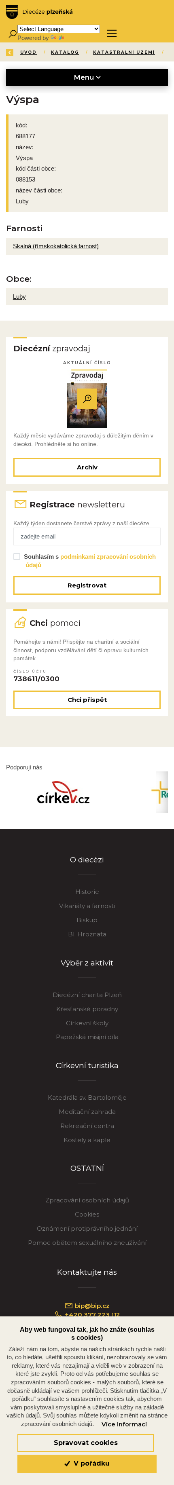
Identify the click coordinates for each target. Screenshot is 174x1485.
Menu (85, 77)
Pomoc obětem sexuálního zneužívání (87, 1242)
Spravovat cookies (86, 1443)
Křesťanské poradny (87, 1009)
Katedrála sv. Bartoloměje (87, 1097)
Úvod (28, 52)
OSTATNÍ (87, 1168)
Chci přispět (87, 699)
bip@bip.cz (91, 1306)
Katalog (65, 52)
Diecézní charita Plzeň (87, 995)
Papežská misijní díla (87, 1037)
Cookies (87, 1214)
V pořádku (91, 1463)
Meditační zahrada (87, 1111)
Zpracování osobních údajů (87, 1200)
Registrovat (87, 585)
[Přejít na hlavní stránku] (39, 12)
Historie (87, 892)
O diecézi (87, 859)
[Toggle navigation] (112, 33)
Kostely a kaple (87, 1140)
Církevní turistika (87, 1065)
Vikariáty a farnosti (87, 906)
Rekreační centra (87, 1126)
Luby (19, 296)
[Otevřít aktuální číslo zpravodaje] (87, 399)
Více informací (124, 1424)
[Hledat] (12, 33)
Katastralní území (124, 52)
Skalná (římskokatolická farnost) (56, 246)
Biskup (87, 920)
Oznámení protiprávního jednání (87, 1228)
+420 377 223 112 (91, 1314)
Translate (78, 37)
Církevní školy (87, 1023)
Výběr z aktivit (87, 962)
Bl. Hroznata (87, 934)
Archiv (87, 467)
